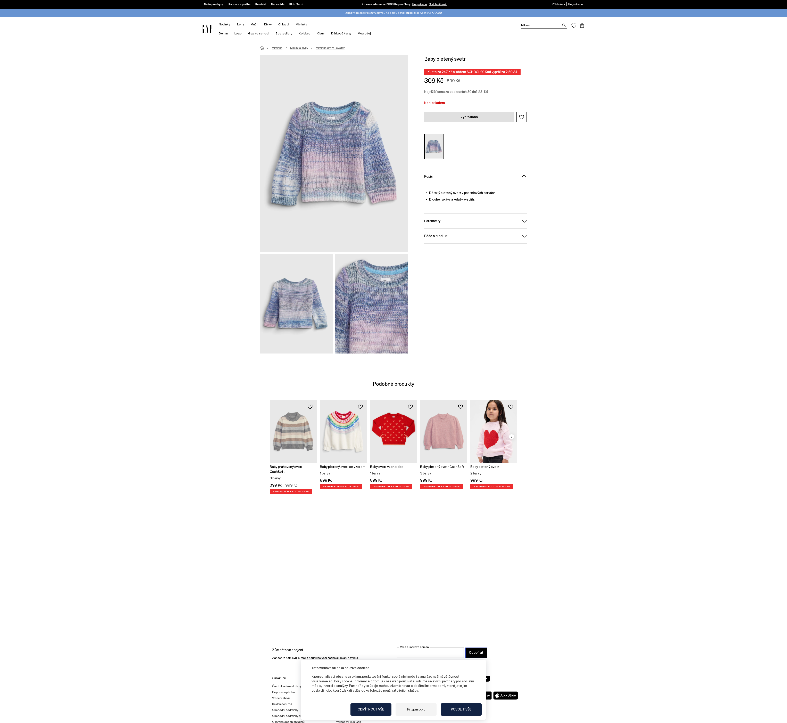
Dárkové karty (341, 33)
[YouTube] (486, 679)
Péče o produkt (436, 236)
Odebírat (476, 653)
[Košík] (582, 25)
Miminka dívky (299, 47)
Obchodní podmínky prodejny (291, 715)
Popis (428, 176)
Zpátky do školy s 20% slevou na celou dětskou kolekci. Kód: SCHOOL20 (393, 12)
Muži (254, 24)
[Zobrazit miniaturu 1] (296, 304)
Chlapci (283, 24)
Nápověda (277, 4)
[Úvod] (262, 48)
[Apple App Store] (505, 695)
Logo (238, 33)
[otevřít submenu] (232, 24)
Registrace (419, 4)
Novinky (224, 24)
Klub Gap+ (296, 4)
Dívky (268, 24)
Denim (223, 33)
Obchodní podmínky (285, 710)
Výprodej (364, 33)
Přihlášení (558, 4)
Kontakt (260, 4)
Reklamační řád (282, 704)
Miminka (301, 24)
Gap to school (258, 33)
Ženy (240, 24)
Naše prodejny (213, 4)
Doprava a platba (239, 4)
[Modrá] (434, 146)
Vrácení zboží (281, 698)
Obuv (321, 33)
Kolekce (304, 33)
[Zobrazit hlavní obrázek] (334, 153)
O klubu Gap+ (438, 4)
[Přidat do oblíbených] (310, 407)
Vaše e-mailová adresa (414, 647)
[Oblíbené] (573, 25)
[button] (521, 117)
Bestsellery (284, 33)
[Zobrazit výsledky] (564, 25)
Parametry (432, 221)
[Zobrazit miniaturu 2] (371, 304)
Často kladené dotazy (286, 686)
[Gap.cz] (207, 29)
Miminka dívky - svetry (330, 47)
